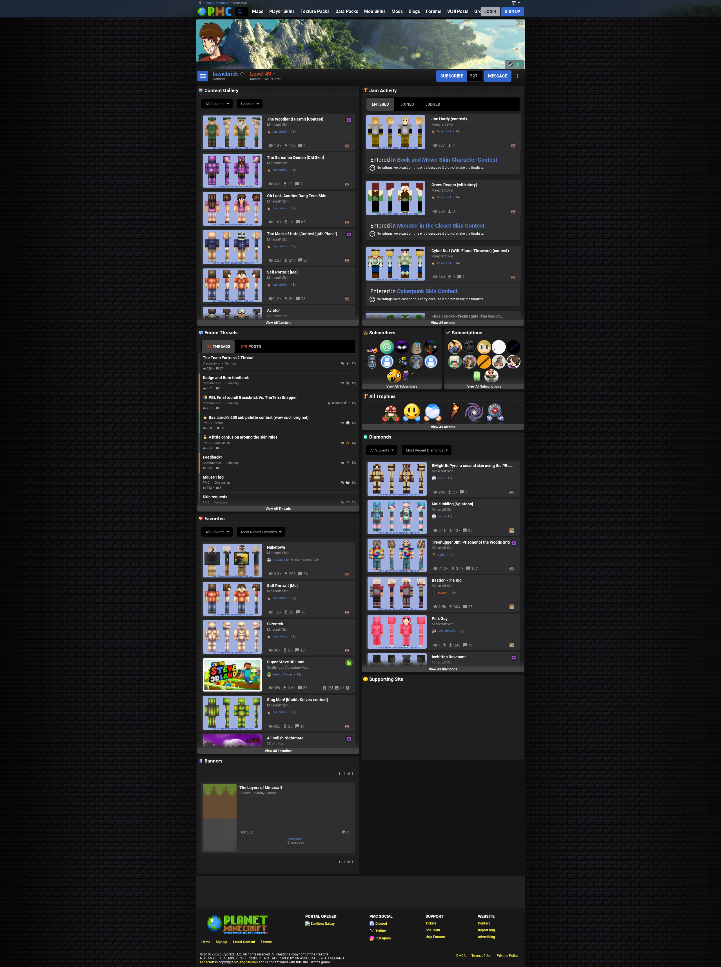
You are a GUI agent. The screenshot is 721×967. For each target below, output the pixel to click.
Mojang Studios (246, 962)
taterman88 (281, 560)
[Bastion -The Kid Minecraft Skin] (398, 593)
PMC (206, 423)
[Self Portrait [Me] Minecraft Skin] (233, 285)
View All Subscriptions (484, 386)
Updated (247, 104)
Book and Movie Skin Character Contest (447, 159)
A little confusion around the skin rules (243, 437)
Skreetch (275, 624)
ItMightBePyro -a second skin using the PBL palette (471, 465)
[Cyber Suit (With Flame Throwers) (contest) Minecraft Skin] (397, 264)
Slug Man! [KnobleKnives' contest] (297, 699)
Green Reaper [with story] (454, 185)
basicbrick (280, 132)
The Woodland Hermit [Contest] (295, 119)
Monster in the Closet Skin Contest (441, 225)
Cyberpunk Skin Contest (427, 291)
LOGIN (490, 11)
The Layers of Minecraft (260, 787)
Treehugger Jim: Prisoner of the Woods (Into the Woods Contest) (471, 542)
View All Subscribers (401, 386)
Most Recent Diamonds (424, 450)
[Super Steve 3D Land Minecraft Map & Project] (233, 675)
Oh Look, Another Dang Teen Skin (296, 196)
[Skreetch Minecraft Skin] (233, 637)
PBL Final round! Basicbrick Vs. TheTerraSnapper (253, 397)
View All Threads (278, 509)
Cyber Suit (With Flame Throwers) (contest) (470, 250)
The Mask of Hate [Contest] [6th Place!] (302, 234)
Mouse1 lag (213, 477)
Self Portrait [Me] (282, 272)
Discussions (211, 363)
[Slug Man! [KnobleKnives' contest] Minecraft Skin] (233, 713)
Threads (218, 346)
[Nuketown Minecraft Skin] (233, 560)
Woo (440, 478)
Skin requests (215, 497)
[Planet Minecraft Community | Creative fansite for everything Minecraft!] (237, 924)
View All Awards (443, 323)
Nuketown (276, 547)
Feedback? (212, 457)
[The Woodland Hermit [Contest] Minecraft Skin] (233, 132)
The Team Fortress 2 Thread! (229, 357)
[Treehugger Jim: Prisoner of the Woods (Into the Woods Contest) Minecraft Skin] (398, 555)
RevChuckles (446, 631)
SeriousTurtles (283, 674)
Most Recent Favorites (259, 532)
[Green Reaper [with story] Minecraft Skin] (397, 198)
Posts (251, 346)
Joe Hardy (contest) (449, 119)
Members (222, 3)
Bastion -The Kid (447, 580)
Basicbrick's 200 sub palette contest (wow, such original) (259, 417)
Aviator (273, 310)
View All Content (278, 323)
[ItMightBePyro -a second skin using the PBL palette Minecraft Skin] (398, 479)
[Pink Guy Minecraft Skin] (398, 632)
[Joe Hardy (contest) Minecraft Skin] (397, 132)
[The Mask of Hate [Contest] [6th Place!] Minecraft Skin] (233, 247)
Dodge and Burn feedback (226, 377)
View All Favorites (278, 751)
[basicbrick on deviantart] (517, 64)
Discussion (222, 443)
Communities (212, 383)
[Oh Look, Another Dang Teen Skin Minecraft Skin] (233, 209)
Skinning (232, 383)
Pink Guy (440, 618)
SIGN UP (512, 11)
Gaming (230, 363)
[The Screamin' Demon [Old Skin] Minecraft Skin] (233, 171)
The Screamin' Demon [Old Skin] (295, 157)
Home (207, 3)
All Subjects (215, 104)
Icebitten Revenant (449, 657)
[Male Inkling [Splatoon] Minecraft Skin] (398, 517)
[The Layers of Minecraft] (220, 818)
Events (219, 423)
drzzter (442, 593)
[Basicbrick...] (240, 11)
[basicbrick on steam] (511, 64)
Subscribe (451, 76)
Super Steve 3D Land (285, 662)
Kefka (441, 555)
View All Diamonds (443, 669)
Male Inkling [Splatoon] (452, 504)
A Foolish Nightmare (285, 738)
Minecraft (207, 962)
